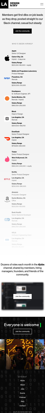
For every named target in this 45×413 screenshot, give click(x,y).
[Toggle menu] (42, 4)
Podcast (22, 397)
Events (22, 393)
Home (22, 381)
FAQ (22, 402)
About (22, 385)
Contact (23, 406)
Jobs (22, 389)
